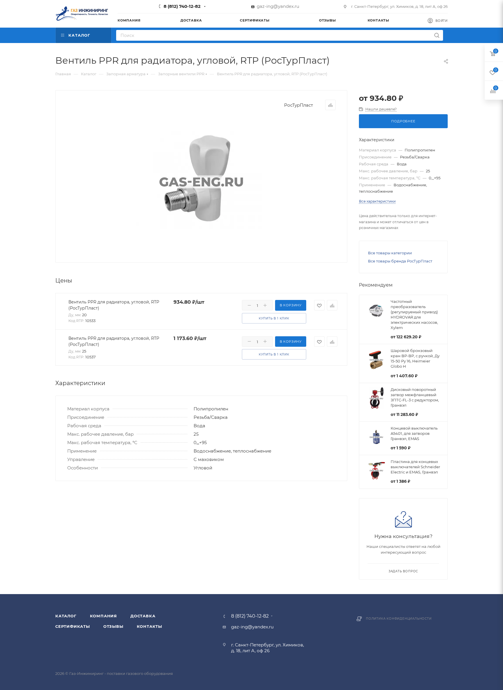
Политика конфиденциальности (399, 619)
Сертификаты (72, 626)
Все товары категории (390, 253)
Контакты (149, 626)
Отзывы (113, 626)
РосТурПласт (298, 105)
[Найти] (437, 35)
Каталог (66, 616)
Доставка (142, 616)
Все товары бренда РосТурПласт (400, 261)
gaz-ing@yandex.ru (278, 6)
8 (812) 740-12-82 (182, 6)
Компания (103, 616)
